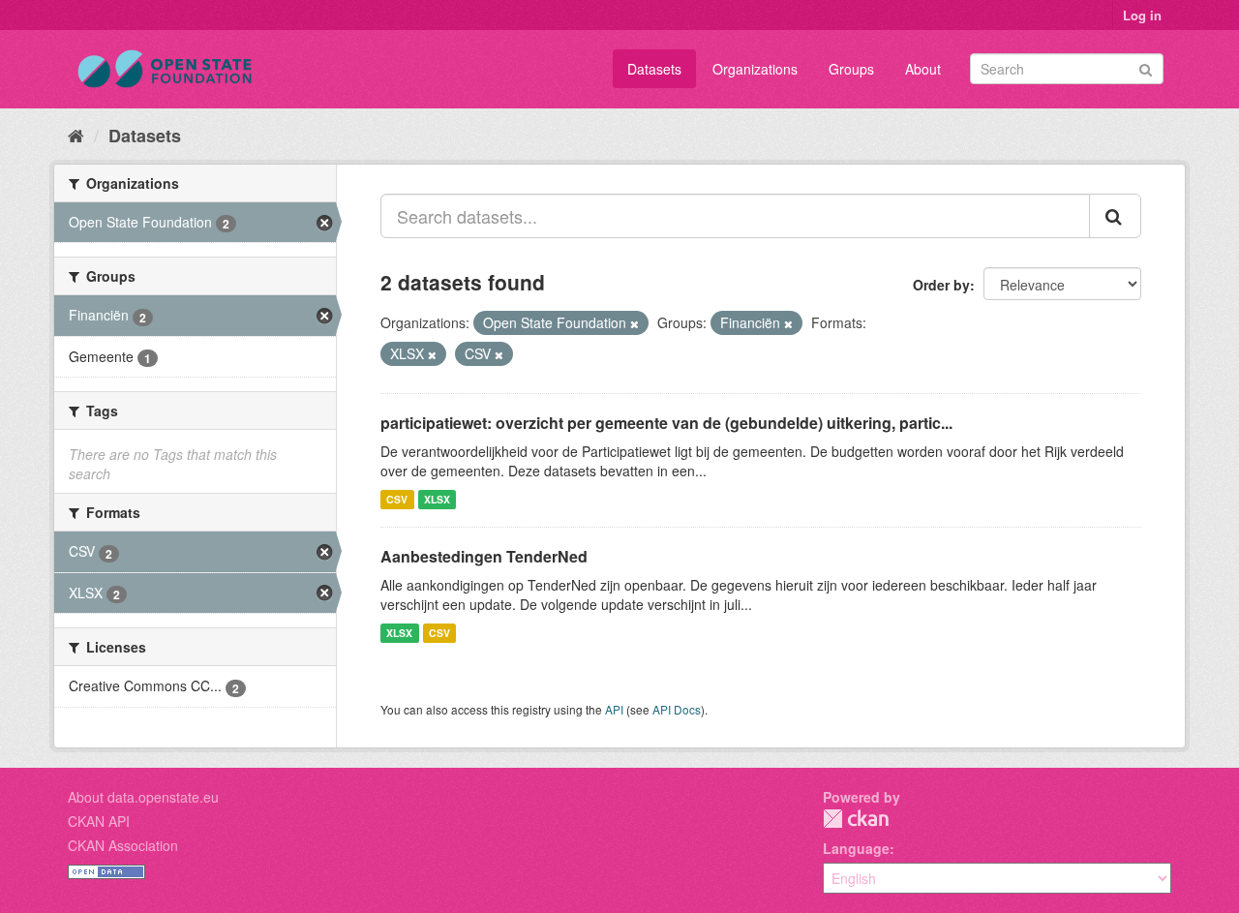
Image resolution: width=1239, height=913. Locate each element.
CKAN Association (123, 845)
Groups (851, 68)
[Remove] (634, 323)
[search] (1115, 216)
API (614, 709)
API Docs (676, 709)
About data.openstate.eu (143, 796)
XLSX (437, 499)
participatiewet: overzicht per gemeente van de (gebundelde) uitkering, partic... (666, 422)
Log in (1142, 15)
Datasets (654, 68)
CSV (397, 499)
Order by (941, 284)
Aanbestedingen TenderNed (484, 556)
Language (856, 848)
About (923, 68)
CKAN (856, 818)
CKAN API (99, 821)
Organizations (755, 68)
